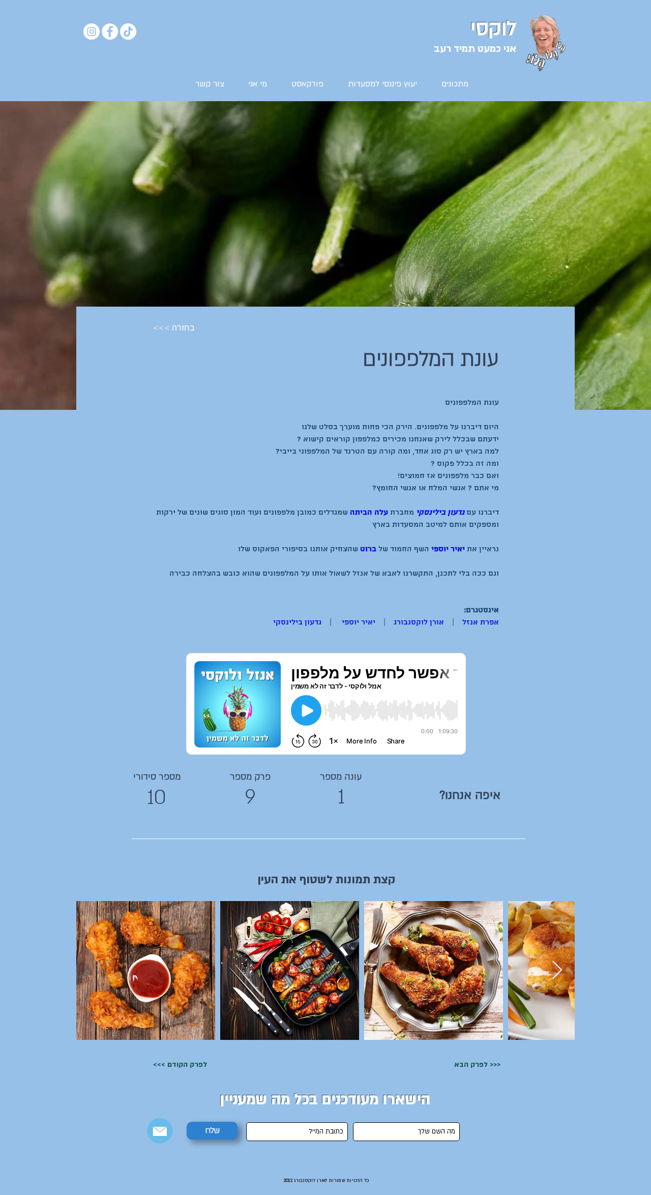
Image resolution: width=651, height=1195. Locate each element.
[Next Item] (557, 970)
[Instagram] (91, 31)
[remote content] (326, 705)
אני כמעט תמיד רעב (475, 48)
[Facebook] (110, 31)
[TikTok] (128, 31)
